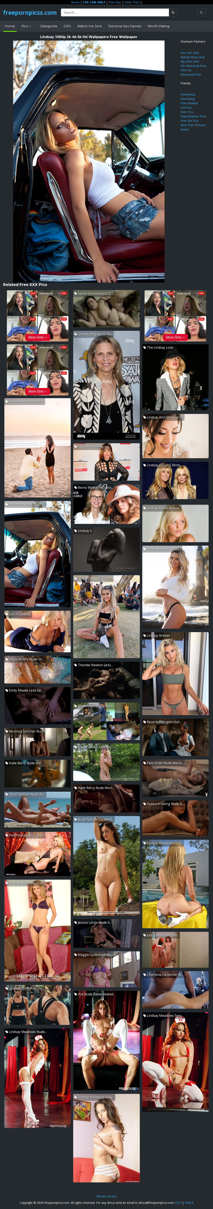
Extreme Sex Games (124, 26)
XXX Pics (186, 108)
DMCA (189, 1203)
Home (75, 2)
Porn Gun (115, 2)
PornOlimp (188, 99)
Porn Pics (187, 112)
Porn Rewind (189, 103)
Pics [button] (24, 26)
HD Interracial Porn (193, 66)
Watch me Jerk (89, 26)
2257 (178, 1203)
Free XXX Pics (190, 121)
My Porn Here (190, 61)
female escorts (107, 1196)
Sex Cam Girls (190, 53)
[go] (173, 12)
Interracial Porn (191, 74)
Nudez (185, 129)
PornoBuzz (188, 94)
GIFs (67, 26)
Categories (48, 26)
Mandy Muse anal (192, 57)
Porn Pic (186, 70)
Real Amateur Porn (193, 116)
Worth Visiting (158, 26)
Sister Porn (132, 2)
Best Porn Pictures (193, 125)
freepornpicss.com (30, 12)
